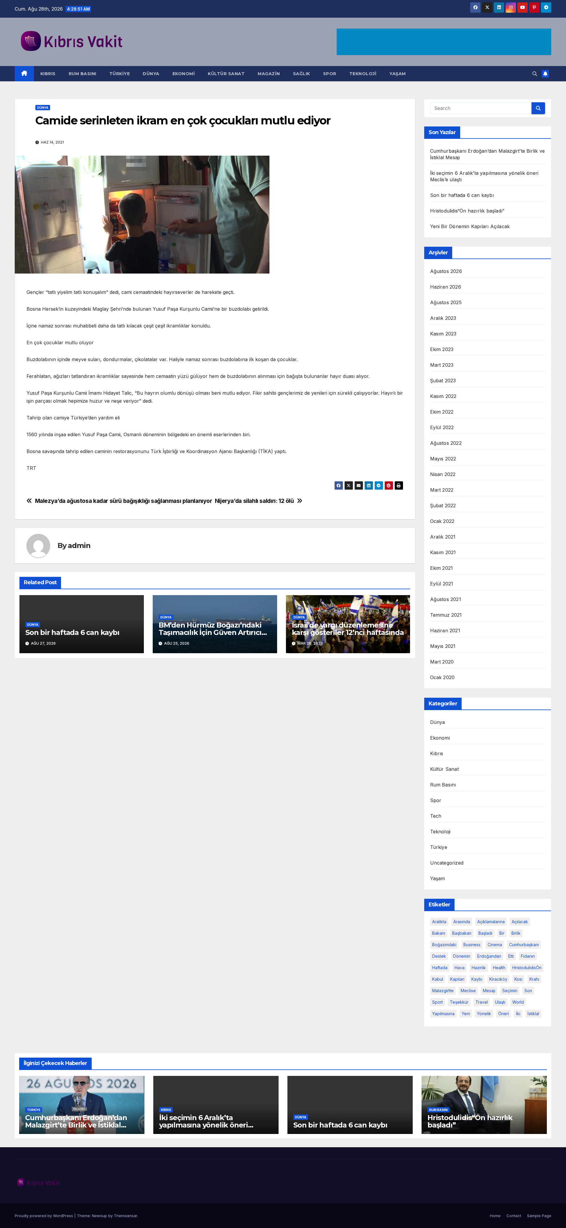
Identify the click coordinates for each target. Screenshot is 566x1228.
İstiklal (533, 1013)
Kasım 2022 (443, 396)
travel (481, 1002)
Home (495, 1215)
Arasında (461, 921)
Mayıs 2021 (443, 646)
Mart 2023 (442, 365)
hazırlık (479, 967)
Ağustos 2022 (446, 443)
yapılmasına (443, 1013)
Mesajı (489, 990)
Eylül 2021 (441, 584)
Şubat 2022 (443, 505)
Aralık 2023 (443, 318)
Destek (439, 956)
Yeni (466, 1013)
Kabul (437, 979)
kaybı (476, 979)
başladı (485, 933)
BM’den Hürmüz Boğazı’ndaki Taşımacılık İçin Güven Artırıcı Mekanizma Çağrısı (210, 632)
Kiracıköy (498, 979)
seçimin (509, 990)
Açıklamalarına (491, 921)
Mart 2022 (442, 490)
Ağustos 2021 (445, 599)
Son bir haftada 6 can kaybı (72, 632)
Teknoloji (363, 73)
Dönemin (461, 956)
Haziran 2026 (445, 287)
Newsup (99, 1215)
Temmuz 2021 (446, 615)
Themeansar (125, 1215)
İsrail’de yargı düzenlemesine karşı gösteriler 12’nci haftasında (348, 629)
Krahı (534, 979)
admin (79, 545)
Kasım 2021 (443, 552)
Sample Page (539, 1215)
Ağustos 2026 (446, 271)
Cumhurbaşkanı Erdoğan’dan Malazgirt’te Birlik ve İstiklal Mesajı (76, 1125)
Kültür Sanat (226, 73)
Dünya (151, 73)
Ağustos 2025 (446, 302)
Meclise (468, 990)
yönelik (484, 1013)
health (499, 967)
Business (472, 944)
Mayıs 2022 (443, 459)
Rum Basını (82, 73)
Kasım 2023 (443, 334)
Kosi (518, 979)
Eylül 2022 (442, 427)
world (518, 1002)
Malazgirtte (443, 990)
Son (528, 990)
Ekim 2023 (442, 349)
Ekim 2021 (441, 568)
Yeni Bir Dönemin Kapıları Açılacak (470, 226)
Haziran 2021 (445, 630)
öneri (503, 1013)
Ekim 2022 (442, 412)
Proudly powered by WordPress (44, 1215)
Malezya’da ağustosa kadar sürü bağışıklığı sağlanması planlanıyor (123, 501)
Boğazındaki (444, 944)
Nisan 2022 (443, 474)
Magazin (269, 73)
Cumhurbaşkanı (524, 944)
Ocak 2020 (442, 677)
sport (437, 1002)
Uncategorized (447, 863)
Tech (436, 816)
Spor (329, 73)
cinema (495, 944)
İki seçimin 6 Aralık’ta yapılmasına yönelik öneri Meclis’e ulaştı (203, 1125)
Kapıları (457, 979)
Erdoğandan (489, 956)
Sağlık (301, 73)
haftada (439, 967)
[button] (534, 74)
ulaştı (500, 1002)
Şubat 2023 (443, 380)
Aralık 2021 (443, 537)
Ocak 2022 (442, 521)
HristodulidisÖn (527, 967)
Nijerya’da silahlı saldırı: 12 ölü (254, 501)
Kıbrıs (48, 73)
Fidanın (528, 956)
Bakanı (438, 933)
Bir (501, 933)
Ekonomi (183, 73)
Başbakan (461, 933)
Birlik (516, 933)
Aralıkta (439, 921)
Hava (460, 967)
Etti (511, 956)
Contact (513, 1215)
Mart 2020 (442, 662)
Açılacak (520, 921)
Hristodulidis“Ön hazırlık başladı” (467, 211)
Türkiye (119, 73)
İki (518, 1013)
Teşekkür (459, 1002)
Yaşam (397, 73)
